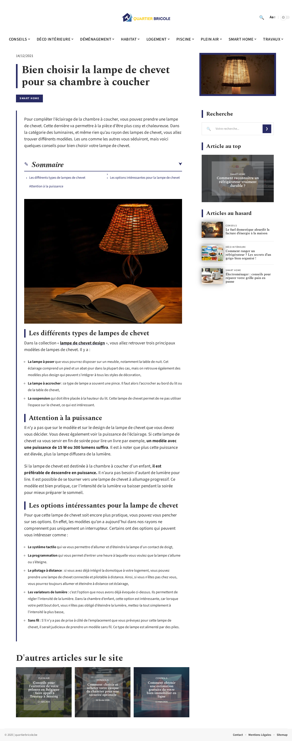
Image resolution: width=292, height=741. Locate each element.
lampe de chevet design (82, 343)
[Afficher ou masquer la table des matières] (123, 164)
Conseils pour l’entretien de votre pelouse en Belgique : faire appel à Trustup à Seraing (43, 689)
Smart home (29, 98)
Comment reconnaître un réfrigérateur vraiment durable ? (238, 181)
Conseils (103, 680)
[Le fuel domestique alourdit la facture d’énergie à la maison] (212, 230)
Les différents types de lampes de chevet (57, 177)
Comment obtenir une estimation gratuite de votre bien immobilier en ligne (161, 689)
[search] (261, 17)
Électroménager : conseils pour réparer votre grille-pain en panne (248, 278)
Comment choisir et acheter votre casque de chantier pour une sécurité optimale (102, 689)
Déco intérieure (235, 247)
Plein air (44, 678)
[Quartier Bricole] (146, 17)
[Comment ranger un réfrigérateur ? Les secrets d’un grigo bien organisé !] (212, 253)
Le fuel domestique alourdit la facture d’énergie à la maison (247, 231)
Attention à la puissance (46, 186)
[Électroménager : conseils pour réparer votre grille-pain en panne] (212, 276)
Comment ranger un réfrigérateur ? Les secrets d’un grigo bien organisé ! (248, 255)
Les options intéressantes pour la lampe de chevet (145, 177)
